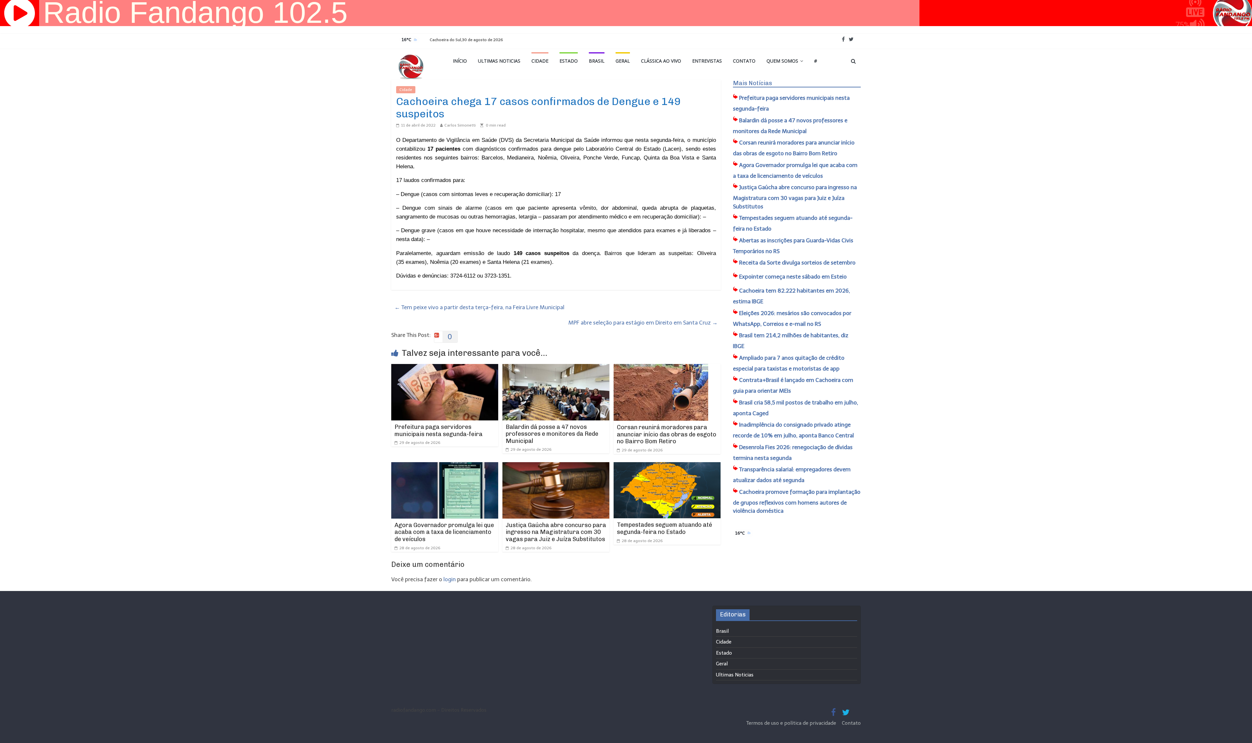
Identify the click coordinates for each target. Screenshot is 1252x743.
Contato (744, 61)
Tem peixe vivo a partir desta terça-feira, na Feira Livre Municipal (479, 307)
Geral (623, 61)
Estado (568, 61)
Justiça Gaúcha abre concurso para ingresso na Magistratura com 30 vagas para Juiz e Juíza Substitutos (556, 532)
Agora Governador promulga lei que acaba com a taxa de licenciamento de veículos (444, 532)
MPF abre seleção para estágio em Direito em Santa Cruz (643, 322)
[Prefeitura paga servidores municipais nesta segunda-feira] (444, 368)
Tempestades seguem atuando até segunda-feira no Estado (664, 528)
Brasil (596, 61)
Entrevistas (707, 61)
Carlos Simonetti (460, 125)
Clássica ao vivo (661, 61)
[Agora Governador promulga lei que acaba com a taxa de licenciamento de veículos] (444, 466)
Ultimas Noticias (499, 61)
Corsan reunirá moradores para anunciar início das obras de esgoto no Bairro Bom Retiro (666, 434)
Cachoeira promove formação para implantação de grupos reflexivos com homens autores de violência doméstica (796, 501)
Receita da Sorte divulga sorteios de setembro (797, 262)
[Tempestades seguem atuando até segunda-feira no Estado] (667, 466)
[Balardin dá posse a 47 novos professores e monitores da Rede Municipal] (555, 368)
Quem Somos (782, 61)
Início (460, 61)
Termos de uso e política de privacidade (791, 723)
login (449, 579)
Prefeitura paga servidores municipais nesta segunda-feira (439, 430)
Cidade (539, 61)
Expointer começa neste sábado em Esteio (793, 276)
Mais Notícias (752, 83)
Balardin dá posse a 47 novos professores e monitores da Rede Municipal (552, 434)
